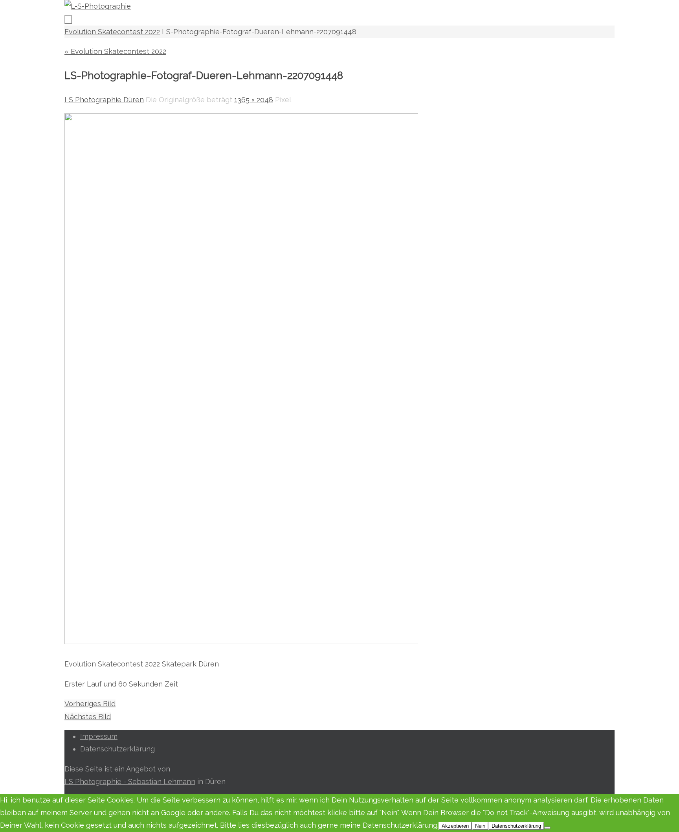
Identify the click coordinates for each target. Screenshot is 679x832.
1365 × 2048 (253, 100)
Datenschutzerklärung (117, 749)
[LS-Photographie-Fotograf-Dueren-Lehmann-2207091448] (241, 641)
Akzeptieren (455, 826)
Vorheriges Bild (90, 703)
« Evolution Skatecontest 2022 (115, 51)
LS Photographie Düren (104, 100)
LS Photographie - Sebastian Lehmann (129, 781)
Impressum (98, 736)
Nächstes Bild (87, 716)
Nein (480, 826)
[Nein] (547, 827)
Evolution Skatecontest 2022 (112, 32)
